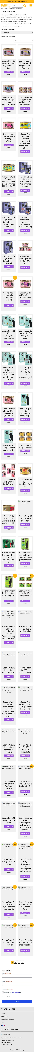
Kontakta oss (4, 1016)
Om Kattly (3, 1013)
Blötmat (12, 8)
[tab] (31, 5)
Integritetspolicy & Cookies (7, 1019)
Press (2, 1022)
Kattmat (6, 8)
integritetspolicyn (16, 992)
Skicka (17, 1001)
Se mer (8, 74)
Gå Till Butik (9, 72)
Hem (2, 8)
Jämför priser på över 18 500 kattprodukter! (17, 1)
